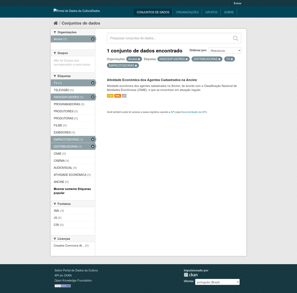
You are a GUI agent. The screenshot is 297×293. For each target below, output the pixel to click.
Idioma (188, 281)
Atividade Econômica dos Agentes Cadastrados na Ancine (152, 79)
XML (117, 95)
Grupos (211, 12)
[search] (235, 38)
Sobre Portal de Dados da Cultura (76, 270)
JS (124, 95)
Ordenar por (198, 50)
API (173, 112)
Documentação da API (193, 112)
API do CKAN (63, 275)
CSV (110, 95)
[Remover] (139, 59)
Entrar (237, 3)
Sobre (229, 12)
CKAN (191, 275)
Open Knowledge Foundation (73, 280)
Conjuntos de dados (153, 12)
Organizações (187, 12)
